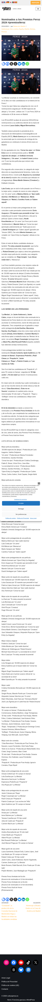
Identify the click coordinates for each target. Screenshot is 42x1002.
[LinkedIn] (28, 969)
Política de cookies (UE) (10, 985)
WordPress (31, 1000)
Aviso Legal (33, 518)
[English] (3, 2)
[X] (11, 64)
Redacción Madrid (19, 26)
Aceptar (21, 503)
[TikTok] (28, 962)
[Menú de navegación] (38, 8)
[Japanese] (10, 2)
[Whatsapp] (27, 64)
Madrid (27, 29)
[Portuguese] (13, 2)
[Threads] (15, 64)
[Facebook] (7, 64)
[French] (5, 2)
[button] (39, 483)
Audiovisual (5, 29)
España (21, 29)
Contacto (5, 989)
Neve (9, 1000)
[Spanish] (16, 2)
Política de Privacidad (23, 518)
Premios (4, 32)
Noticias (32, 29)
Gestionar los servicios (20, 499)
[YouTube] (21, 962)
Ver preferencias (21, 514)
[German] (8, 2)
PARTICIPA (35, 3)
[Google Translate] (3, 64)
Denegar (21, 509)
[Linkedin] (23, 64)
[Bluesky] (19, 64)
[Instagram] (6, 962)
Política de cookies (11, 518)
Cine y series (14, 29)
